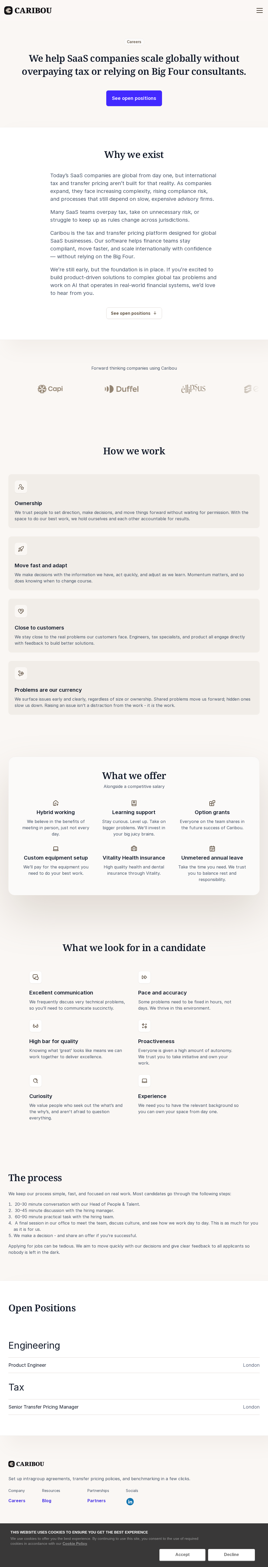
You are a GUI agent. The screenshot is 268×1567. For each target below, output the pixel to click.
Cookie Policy (75, 1543)
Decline (231, 1554)
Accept (182, 1554)
